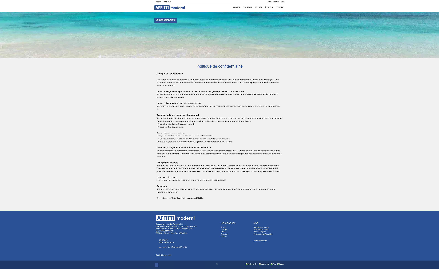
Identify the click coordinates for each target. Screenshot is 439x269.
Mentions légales (260, 232)
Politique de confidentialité (263, 234)
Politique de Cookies (261, 229)
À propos (269, 7)
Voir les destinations (165, 20)
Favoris (283, 1)
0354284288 (163, 240)
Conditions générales (261, 227)
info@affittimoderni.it (166, 242)
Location (248, 7)
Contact (280, 7)
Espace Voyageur (273, 1)
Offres (258, 7)
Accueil (236, 7)
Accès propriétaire (260, 241)
